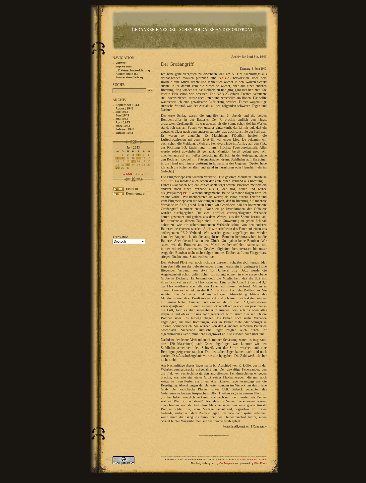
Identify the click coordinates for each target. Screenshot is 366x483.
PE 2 (186, 193)
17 (133, 161)
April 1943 (123, 122)
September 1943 (127, 105)
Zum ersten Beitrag (129, 77)
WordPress (260, 463)
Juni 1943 (122, 115)
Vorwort (121, 63)
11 (138, 158)
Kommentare (135, 193)
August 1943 (124, 108)
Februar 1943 (125, 129)
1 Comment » (259, 426)
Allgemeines (241, 426)
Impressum (124, 66)
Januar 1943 (124, 133)
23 (127, 164)
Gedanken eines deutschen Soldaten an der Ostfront (192, 29)
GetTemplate (226, 463)
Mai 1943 (122, 119)
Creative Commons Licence (251, 459)
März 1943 (123, 126)
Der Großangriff (177, 64)
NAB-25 (225, 78)
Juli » (139, 174)
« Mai (127, 174)
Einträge (132, 189)
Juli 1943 (122, 112)
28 (117, 167)
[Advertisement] (128, 214)
